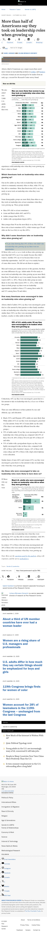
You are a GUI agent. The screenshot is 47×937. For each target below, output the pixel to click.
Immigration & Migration (10, 807)
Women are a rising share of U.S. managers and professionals (21, 643)
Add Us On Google (16, 48)
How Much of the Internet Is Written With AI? (24, 736)
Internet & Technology (10, 841)
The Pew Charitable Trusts (33, 911)
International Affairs (9, 802)
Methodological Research (11, 850)
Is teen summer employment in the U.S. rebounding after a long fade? (23, 765)
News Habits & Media (9, 846)
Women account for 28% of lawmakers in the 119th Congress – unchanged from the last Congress (21, 709)
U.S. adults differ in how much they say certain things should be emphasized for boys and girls (22, 667)
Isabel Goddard (9, 53)
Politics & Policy (7, 797)
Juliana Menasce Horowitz (27, 53)
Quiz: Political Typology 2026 (19, 743)
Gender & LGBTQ (8, 825)
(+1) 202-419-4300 (8, 791)
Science (4, 837)
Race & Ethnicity (8, 811)
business (42, 72)
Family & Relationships (10, 828)
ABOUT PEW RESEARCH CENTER (11, 900)
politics (33, 72)
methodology (24, 558)
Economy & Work (8, 832)
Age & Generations (8, 820)
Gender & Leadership (13, 566)
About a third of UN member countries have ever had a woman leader (21, 622)
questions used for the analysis (25, 556)
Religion (5, 816)
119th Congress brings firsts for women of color (21, 688)
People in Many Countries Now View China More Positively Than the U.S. (25, 757)
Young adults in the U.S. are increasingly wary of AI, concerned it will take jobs (23, 749)
